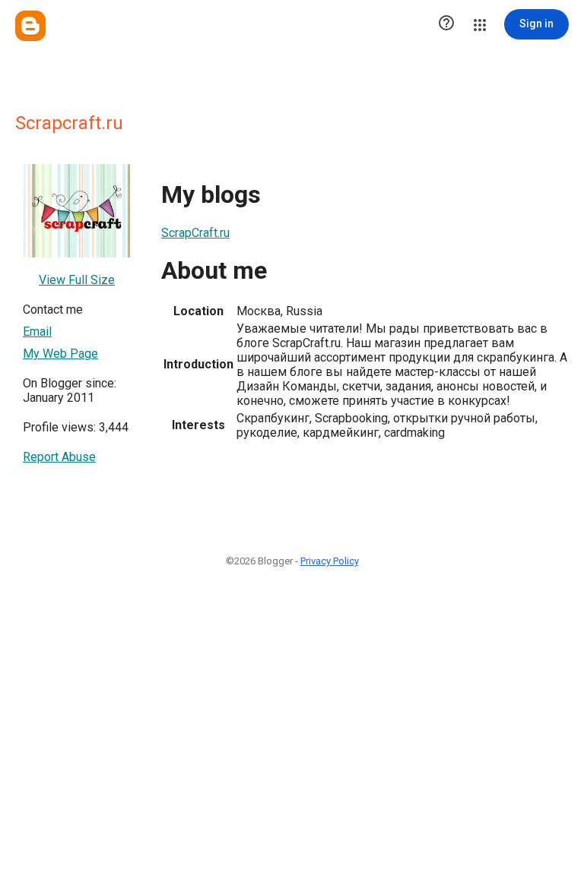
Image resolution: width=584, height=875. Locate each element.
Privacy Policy (329, 561)
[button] (446, 24)
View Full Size (77, 280)
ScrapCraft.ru (195, 233)
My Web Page (60, 353)
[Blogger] (30, 26)
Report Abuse (59, 457)
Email (37, 331)
